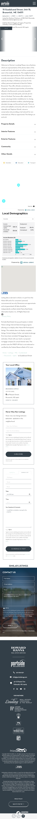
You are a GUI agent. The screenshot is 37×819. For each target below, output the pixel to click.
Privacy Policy (6, 316)
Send (9, 625)
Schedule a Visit (24, 472)
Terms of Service (31, 630)
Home (4, 353)
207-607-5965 (10, 391)
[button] (3, 39)
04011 (14, 355)
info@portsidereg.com (20, 677)
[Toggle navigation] (34, 3)
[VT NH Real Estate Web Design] (22, 813)
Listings (10, 353)
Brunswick (7, 355)
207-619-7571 (20, 672)
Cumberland (23, 353)
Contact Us (8, 400)
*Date (7, 491)
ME (16, 353)
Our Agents (15, 400)
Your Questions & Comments (13, 507)
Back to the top (17, 804)
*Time (7, 499)
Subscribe (18, 454)
